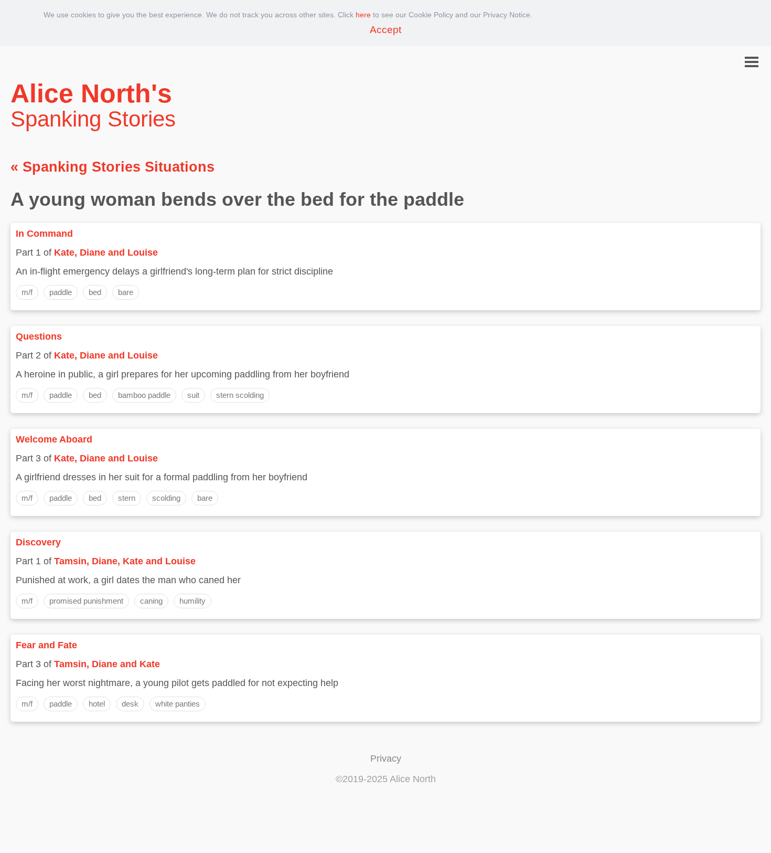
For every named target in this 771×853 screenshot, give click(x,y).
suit (193, 395)
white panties (177, 703)
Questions (39, 336)
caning (151, 600)
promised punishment (86, 600)
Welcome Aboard (54, 439)
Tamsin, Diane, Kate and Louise (125, 561)
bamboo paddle (144, 395)
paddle (60, 292)
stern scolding (240, 395)
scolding (166, 497)
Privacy (385, 758)
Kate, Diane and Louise (106, 252)
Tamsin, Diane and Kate (107, 664)
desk (130, 703)
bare (125, 292)
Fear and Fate (46, 645)
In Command (44, 233)
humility (192, 600)
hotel (97, 703)
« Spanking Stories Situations (112, 167)
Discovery (38, 542)
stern (126, 497)
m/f (27, 292)
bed (95, 292)
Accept (385, 29)
